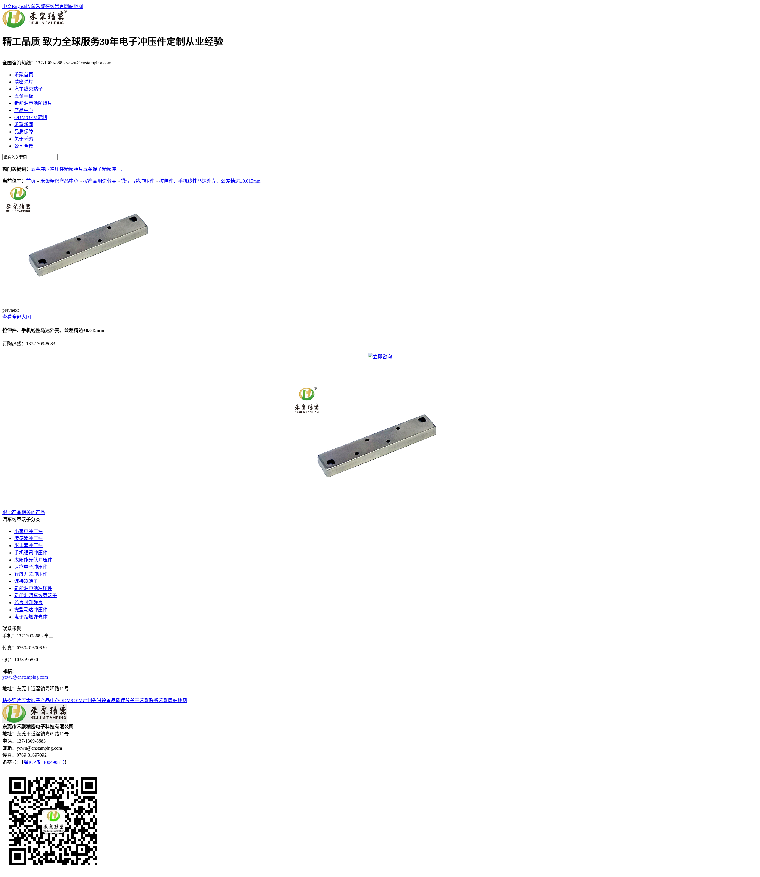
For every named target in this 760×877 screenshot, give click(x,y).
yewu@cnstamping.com (25, 677)
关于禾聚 (23, 138)
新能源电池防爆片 (33, 103)
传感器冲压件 (28, 538)
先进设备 (101, 700)
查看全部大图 (16, 316)
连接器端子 (26, 581)
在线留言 (54, 6)
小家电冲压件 (28, 531)
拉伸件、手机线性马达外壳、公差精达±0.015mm (209, 180)
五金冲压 (40, 169)
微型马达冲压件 (137, 180)
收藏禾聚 (35, 6)
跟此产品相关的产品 (23, 512)
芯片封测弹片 (28, 602)
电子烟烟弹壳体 (31, 616)
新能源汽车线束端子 (35, 595)
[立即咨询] (380, 356)
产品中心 (23, 110)
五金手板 (23, 96)
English (19, 6)
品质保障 (23, 131)
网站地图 (73, 6)
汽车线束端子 (28, 88)
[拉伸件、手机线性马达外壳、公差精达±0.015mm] (91, 301)
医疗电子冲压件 (31, 566)
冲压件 (57, 169)
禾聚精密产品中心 (59, 180)
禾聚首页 (23, 74)
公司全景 (23, 145)
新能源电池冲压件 (33, 588)
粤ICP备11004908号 (44, 762)
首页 (31, 180)
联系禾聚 (158, 700)
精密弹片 (23, 81)
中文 (7, 6)
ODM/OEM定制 (30, 117)
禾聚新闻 (23, 124)
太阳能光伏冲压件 (33, 559)
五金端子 (92, 169)
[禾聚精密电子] (34, 26)
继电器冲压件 (28, 545)
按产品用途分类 (99, 180)
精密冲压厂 (114, 169)
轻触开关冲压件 (31, 574)
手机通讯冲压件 (31, 552)
